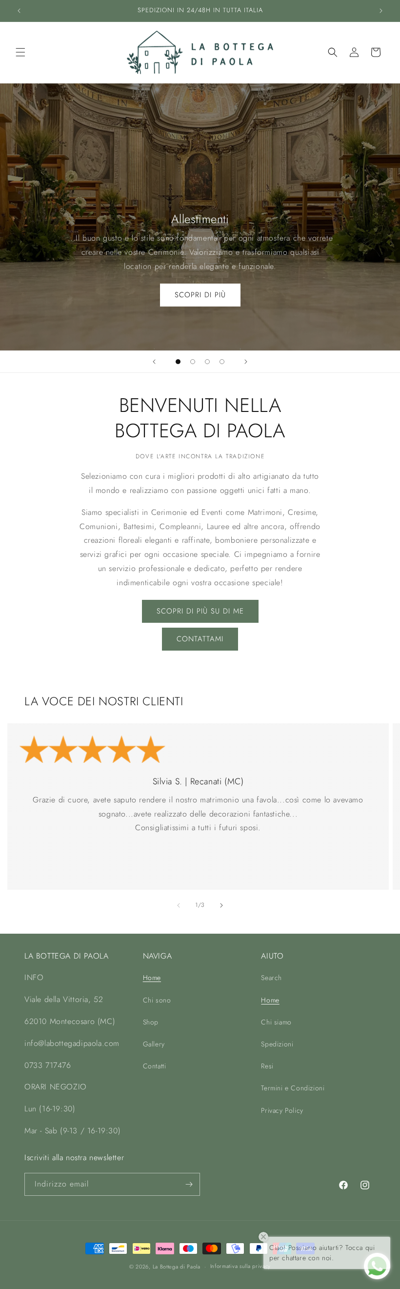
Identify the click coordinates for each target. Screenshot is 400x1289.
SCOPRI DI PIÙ (200, 294)
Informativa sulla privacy (240, 1266)
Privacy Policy (282, 1110)
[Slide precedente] (154, 361)
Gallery (154, 1044)
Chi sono (157, 1000)
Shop (151, 1022)
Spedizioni (277, 1044)
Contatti (154, 1066)
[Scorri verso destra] (221, 905)
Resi (267, 1066)
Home (152, 977)
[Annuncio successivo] (381, 10)
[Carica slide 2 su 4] (192, 361)
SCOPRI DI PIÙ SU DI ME (200, 611)
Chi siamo (276, 1022)
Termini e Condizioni (292, 1088)
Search (271, 977)
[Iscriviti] (189, 1184)
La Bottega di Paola (176, 1266)
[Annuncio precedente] (19, 10)
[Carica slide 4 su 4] (222, 361)
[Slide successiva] (246, 361)
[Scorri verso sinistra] (178, 905)
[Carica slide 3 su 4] (207, 361)
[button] (20, 52)
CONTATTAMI (200, 639)
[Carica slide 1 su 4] (178, 361)
